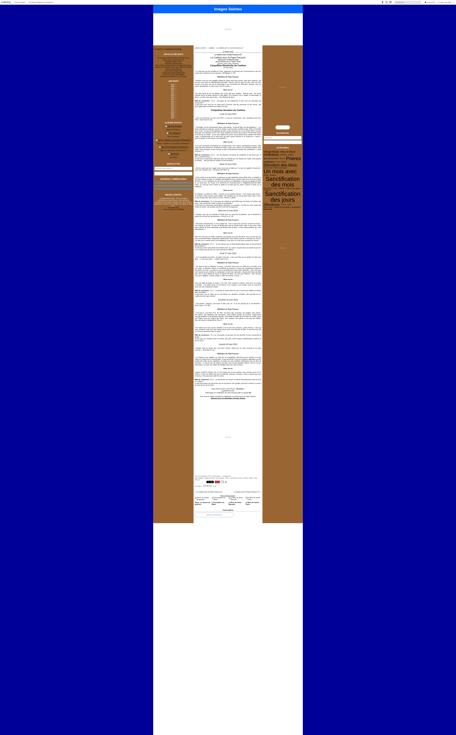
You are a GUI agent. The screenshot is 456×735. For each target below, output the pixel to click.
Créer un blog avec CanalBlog (173, 209)
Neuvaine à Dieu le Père (173, 61)
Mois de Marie (287, 152)
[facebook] (382, 2)
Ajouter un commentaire (214, 515)
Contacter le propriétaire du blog (167, 49)
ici (250, 393)
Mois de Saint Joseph (271, 188)
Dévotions (272, 204)
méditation (269, 162)
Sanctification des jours (282, 197)
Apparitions (267, 190)
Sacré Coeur (268, 168)
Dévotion (283, 155)
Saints (289, 204)
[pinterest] (390, 2)
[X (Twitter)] (386, 2)
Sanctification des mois (283, 181)
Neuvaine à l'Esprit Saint (173, 63)
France (273, 175)
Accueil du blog (173, 208)
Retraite (266, 175)
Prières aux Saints (293, 188)
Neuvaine (268, 209)
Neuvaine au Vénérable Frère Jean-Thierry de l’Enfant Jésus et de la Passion (173, 68)
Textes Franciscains (282, 207)
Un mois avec (280, 171)
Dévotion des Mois (280, 165)
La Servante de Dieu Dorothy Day (173, 73)
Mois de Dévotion (271, 158)
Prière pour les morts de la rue (173, 60)
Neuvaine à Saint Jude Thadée (173, 74)
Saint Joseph (268, 207)
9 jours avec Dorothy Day (173, 71)
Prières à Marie (281, 162)
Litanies (282, 188)
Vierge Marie (271, 151)
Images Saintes (200, 48)
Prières (293, 158)
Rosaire (282, 158)
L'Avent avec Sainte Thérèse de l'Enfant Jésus (173, 58)
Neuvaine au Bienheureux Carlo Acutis (173, 76)
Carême (211, 48)
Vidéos (290, 155)
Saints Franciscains (280, 168)
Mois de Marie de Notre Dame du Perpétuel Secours (173, 65)
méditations (271, 154)
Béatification (296, 207)
